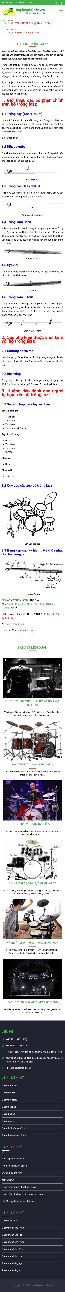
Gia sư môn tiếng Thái (32, 1257)
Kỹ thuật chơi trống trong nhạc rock (32, 942)
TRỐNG (41, 604)
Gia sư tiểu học (32, 1107)
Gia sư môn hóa (32, 1100)
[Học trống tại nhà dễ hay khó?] (32, 741)
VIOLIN (34, 604)
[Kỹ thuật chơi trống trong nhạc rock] (32, 919)
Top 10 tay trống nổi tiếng (32, 823)
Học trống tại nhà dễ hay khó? (32, 764)
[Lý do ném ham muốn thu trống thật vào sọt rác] (32, 678)
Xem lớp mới (32, 1180)
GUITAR (26, 604)
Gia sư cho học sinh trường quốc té (32, 1129)
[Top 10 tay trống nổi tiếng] (32, 800)
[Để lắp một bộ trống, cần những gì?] (32, 860)
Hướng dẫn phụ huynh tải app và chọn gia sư (32, 1195)
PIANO (9, 604)
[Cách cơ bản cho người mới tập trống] (32, 979)
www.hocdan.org (15, 624)
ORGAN (17, 604)
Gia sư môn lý (32, 1093)
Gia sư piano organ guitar (32, 1136)
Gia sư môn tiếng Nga (32, 1202)
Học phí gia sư (32, 1166)
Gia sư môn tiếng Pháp (32, 1228)
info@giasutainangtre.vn (19, 1068)
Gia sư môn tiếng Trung (32, 1242)
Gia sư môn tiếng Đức (32, 1250)
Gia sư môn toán (32, 1086)
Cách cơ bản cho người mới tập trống (32, 1002)
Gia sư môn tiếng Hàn (32, 1235)
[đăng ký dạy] (23, 12)
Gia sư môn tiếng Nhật (32, 1271)
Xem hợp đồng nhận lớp (32, 1159)
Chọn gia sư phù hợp (32, 1173)
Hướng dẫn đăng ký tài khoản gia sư (32, 1188)
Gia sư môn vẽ (32, 1122)
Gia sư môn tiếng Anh (32, 1221)
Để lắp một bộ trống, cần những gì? (32, 883)
